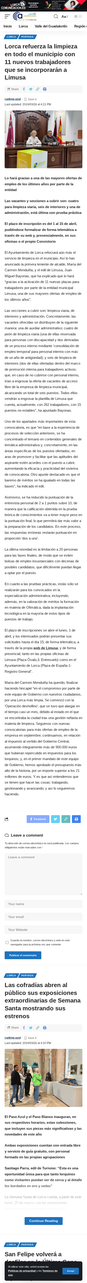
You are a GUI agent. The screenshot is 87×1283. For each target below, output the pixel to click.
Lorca (11, 36)
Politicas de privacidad (22, 1270)
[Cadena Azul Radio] (25, 16)
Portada (27, 36)
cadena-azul (13, 99)
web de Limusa (45, 648)
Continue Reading (43, 1221)
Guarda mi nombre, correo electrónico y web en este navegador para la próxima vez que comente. (40, 942)
